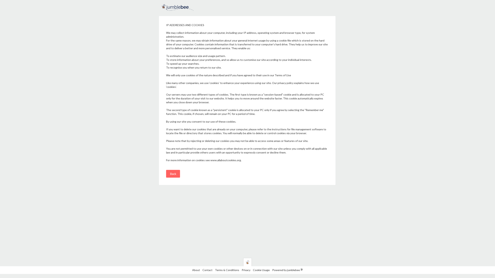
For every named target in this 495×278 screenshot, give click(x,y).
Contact (207, 270)
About (196, 270)
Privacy (246, 270)
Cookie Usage (261, 270)
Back (173, 173)
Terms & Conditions (227, 270)
